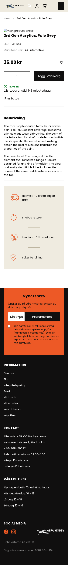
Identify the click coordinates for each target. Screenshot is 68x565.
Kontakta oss (12, 409)
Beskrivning (34, 111)
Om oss (9, 373)
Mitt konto (10, 397)
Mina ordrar (11, 403)
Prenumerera (42, 317)
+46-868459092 (15, 448)
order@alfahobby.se (17, 466)
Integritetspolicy (14, 385)
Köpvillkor (10, 415)
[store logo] (15, 6)
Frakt (7, 391)
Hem (7, 18)
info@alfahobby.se (16, 460)
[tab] (34, 111)
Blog (6, 379)
